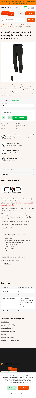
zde (26, 394)
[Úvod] (8, 13)
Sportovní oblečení (9, 331)
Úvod (2, 25)
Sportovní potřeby (9, 325)
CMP (4, 334)
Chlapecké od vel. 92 (9, 337)
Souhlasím (23, 388)
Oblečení (8, 25)
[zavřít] (33, 2)
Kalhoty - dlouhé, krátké (11, 26)
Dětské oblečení (16, 25)
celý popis (8, 95)
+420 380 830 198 (6, 7)
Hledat (30, 20)
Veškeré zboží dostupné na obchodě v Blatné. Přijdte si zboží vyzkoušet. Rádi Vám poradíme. (18, 2)
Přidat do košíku (19, 117)
